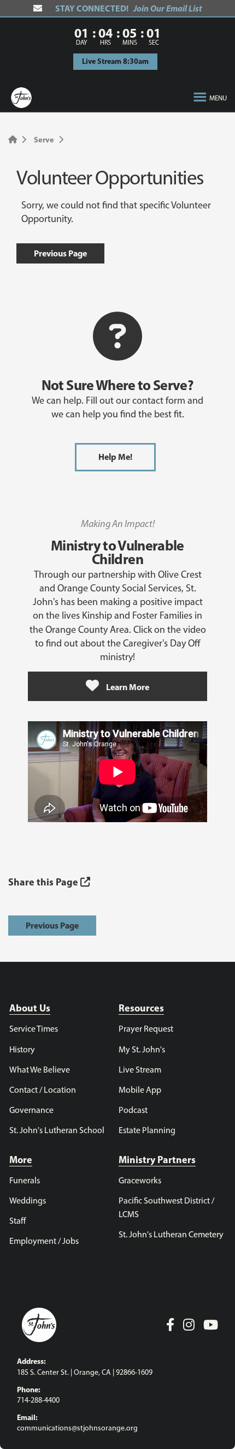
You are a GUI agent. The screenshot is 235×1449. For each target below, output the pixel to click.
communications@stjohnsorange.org (77, 1428)
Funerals (24, 1180)
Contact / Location (42, 1090)
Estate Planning (147, 1130)
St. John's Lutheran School (56, 1130)
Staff (17, 1221)
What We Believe (39, 1069)
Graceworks (140, 1180)
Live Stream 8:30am (115, 61)
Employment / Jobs (44, 1241)
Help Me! (115, 456)
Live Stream (140, 1069)
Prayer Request (146, 1028)
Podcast (133, 1110)
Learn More (126, 686)
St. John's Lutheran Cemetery (171, 1234)
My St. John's (142, 1049)
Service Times (33, 1028)
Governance (31, 1110)
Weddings (27, 1200)
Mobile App (140, 1090)
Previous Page (60, 253)
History (22, 1049)
